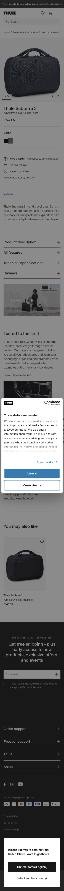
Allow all (32, 473)
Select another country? (32, 878)
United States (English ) (32, 867)
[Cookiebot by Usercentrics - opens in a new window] (45, 402)
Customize (30, 485)
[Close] (56, 842)
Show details (45, 462)
